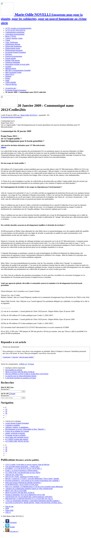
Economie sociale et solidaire (15, 435)
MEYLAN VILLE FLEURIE (16, 491)
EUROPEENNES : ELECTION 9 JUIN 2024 (21, 485)
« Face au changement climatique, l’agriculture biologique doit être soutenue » (32, 501)
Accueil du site (10, 88)
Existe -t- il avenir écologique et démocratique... (22, 470)
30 (6, 413)
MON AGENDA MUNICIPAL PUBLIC (20, 372)
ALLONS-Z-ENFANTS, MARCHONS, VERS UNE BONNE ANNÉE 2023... (33, 503)
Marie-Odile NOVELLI (29, 115)
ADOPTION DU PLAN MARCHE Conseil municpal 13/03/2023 (28, 497)
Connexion (6, 357)
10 (6, 409)
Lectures (8, 66)
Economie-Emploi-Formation (15, 52)
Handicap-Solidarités (12, 62)
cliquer (3, 147)
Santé (7, 80)
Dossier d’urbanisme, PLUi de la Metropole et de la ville (25, 495)
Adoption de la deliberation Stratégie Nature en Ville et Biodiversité (29, 489)
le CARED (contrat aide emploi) (16, 439)
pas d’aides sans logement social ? (17, 437)
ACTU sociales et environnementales (18, 28)
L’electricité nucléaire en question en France (20, 378)
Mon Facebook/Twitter (13, 72)
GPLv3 (8, 512)
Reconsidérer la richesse (13, 370)
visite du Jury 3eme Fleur (14, 474)
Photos (7, 78)
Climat (7, 40)
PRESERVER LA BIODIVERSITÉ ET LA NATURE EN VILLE (29, 499)
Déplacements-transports (14, 50)
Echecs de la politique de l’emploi (17, 431)
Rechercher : (5, 389)
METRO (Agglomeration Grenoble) (18, 70)
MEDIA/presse (10, 68)
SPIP (7, 508)
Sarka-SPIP (9, 510)
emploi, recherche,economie (15, 433)
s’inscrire (15, 357)
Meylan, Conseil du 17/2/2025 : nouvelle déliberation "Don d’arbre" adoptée (32, 479)
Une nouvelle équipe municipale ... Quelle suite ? (22, 466)
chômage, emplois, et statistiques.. (17, 427)
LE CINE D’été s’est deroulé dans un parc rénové (22, 472)
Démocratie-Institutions (13, 46)
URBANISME (10, 82)
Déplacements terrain (12, 48)
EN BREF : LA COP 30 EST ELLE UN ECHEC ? (23, 468)
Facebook (13, 522)
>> (24, 391)
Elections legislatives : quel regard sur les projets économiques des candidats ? (32, 481)
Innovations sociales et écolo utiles (17, 64)
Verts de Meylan (11, 84)
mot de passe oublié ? (26, 357)
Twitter (12, 527)
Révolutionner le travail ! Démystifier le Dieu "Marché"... (25, 429)
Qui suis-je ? (14, 531)
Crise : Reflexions (11, 42)
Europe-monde (10, 58)
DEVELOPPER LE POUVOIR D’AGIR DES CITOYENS (26, 374)
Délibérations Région (12, 44)
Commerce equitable (12, 425)
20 (6, 411)
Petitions (8, 76)
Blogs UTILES (10, 36)
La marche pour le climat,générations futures (20, 376)
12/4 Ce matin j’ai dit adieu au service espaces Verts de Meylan (27, 464)
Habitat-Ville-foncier (12, 60)
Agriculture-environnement (14, 34)
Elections (8, 54)
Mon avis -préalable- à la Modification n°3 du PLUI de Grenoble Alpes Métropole (34, 487)
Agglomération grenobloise (14, 32)
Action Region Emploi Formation (17, 423)
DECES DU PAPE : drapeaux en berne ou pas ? (22, 477)
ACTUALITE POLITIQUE (15, 30)
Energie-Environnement (13, 56)
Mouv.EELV (9, 74)
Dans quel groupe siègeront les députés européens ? (23, 483)
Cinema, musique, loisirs (14, 38)
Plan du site (9, 506)
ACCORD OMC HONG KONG (17, 441)
